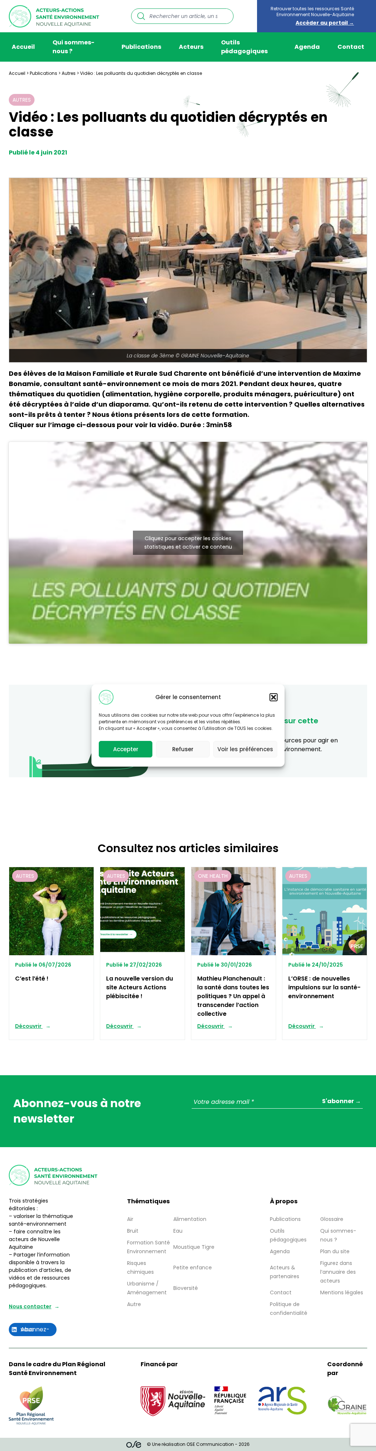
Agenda (307, 47)
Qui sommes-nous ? (73, 46)
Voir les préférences (245, 749)
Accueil (23, 47)
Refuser (183, 749)
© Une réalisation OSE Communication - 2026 (198, 1444)
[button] (273, 697)
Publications (141, 47)
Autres (69, 73)
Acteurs (191, 47)
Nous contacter (30, 1306)
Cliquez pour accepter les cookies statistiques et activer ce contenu (188, 542)
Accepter (125, 749)
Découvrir (29, 1026)
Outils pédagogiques (244, 46)
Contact (350, 47)
